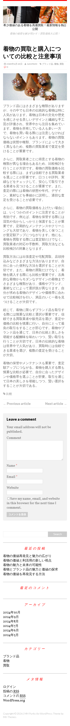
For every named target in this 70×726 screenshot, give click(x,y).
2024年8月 (11, 621)
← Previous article (17, 404)
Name (11, 466)
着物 (56, 64)
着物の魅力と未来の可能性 (22, 565)
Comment (14, 438)
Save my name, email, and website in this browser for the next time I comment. (33, 503)
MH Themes (9, 716)
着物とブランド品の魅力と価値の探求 (30, 569)
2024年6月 (11, 630)
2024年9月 (11, 617)
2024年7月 (10, 626)
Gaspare (32, 64)
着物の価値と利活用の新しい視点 (27, 560)
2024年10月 (11, 612)
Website (13, 488)
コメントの (14, 696)
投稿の (11, 691)
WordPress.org (14, 700)
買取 (62, 64)
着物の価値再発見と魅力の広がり (27, 556)
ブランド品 (47, 64)
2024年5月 (11, 635)
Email (11, 477)
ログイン (9, 687)
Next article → (56, 404)
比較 (9, 393)
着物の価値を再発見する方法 (24, 574)
